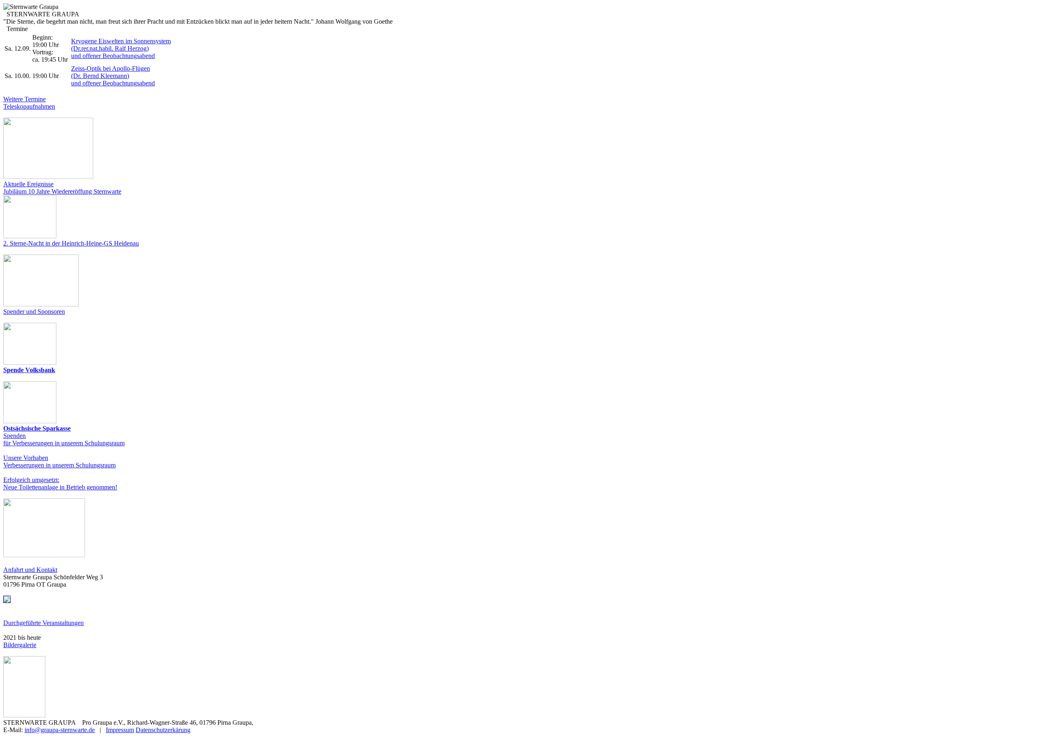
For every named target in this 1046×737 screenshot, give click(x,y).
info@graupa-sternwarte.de (60, 729)
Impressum (120, 729)
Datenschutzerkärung (163, 729)
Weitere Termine (24, 99)
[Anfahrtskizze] (7, 600)
